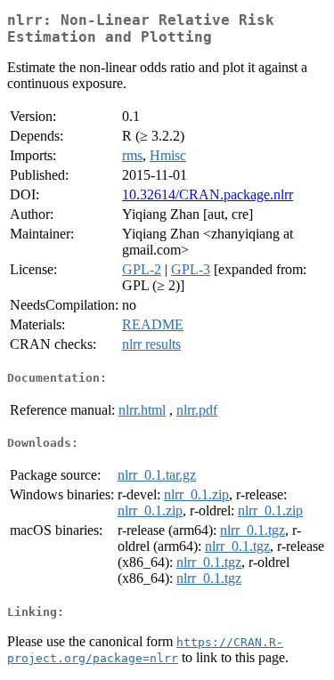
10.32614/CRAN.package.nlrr (207, 194)
